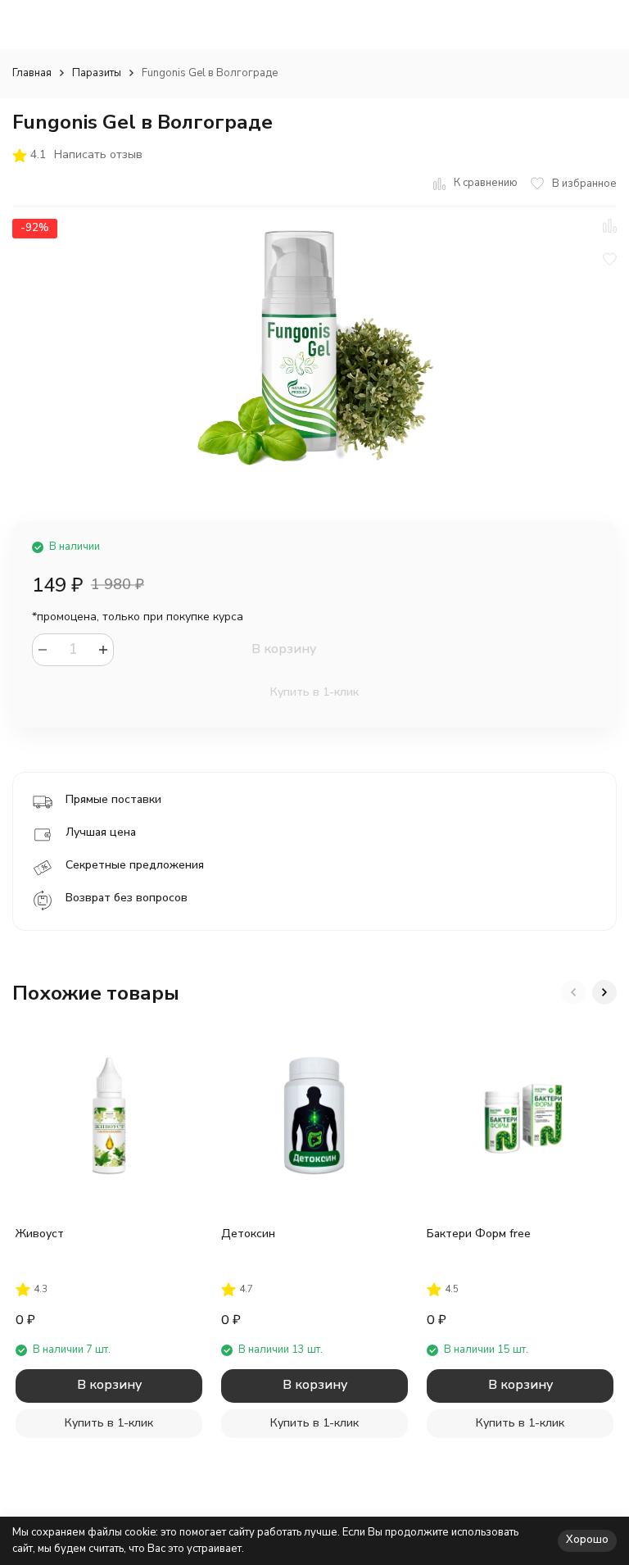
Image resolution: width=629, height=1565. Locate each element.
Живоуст (40, 1233)
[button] (573, 992)
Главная (32, 73)
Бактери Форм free (479, 1233)
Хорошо (587, 1539)
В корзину (283, 649)
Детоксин (248, 1233)
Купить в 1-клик (314, 692)
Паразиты (96, 73)
